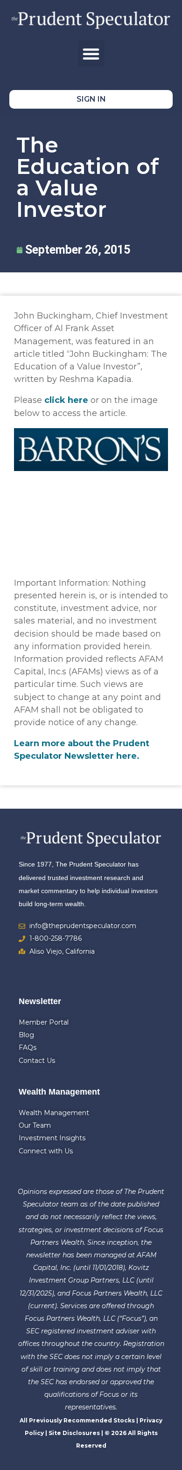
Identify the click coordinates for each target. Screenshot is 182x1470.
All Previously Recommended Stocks (77, 1420)
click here (66, 400)
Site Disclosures (74, 1432)
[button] (91, 53)
